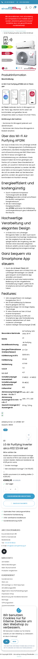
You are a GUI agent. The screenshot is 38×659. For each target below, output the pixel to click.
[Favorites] (30, 7)
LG (4, 440)
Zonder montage (11, 465)
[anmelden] (26, 7)
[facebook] (4, 551)
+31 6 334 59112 (24, 2)
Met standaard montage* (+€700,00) (19, 469)
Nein (14, 641)
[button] (16, 68)
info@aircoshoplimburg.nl (16, 546)
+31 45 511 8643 (9, 2)
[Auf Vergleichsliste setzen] (28, 439)
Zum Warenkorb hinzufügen (19, 496)
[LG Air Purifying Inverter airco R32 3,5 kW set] (19, 53)
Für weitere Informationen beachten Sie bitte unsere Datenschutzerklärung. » (19, 647)
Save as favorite (20, 503)
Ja (6, 641)
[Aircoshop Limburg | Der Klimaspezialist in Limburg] (11, 8)
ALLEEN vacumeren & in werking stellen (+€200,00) (18, 475)
